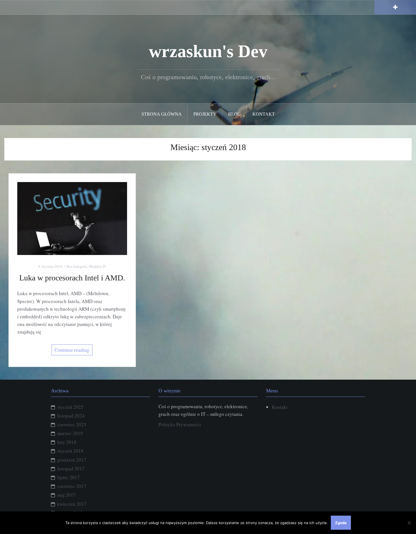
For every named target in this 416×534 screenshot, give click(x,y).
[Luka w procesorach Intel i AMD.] (72, 218)
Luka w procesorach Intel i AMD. (72, 277)
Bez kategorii (77, 266)
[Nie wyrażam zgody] (409, 523)
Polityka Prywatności (179, 424)
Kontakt (263, 114)
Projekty (204, 114)
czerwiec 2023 (71, 424)
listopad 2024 (71, 415)
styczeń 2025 (70, 407)
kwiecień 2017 (72, 504)
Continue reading (72, 350)
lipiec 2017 (68, 477)
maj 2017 (66, 495)
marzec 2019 (70, 433)
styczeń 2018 (70, 450)
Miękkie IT (97, 266)
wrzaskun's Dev (208, 51)
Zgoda (341, 522)
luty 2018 (66, 442)
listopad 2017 (71, 468)
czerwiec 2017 (71, 486)
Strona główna (161, 114)
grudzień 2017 (71, 460)
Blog (234, 114)
